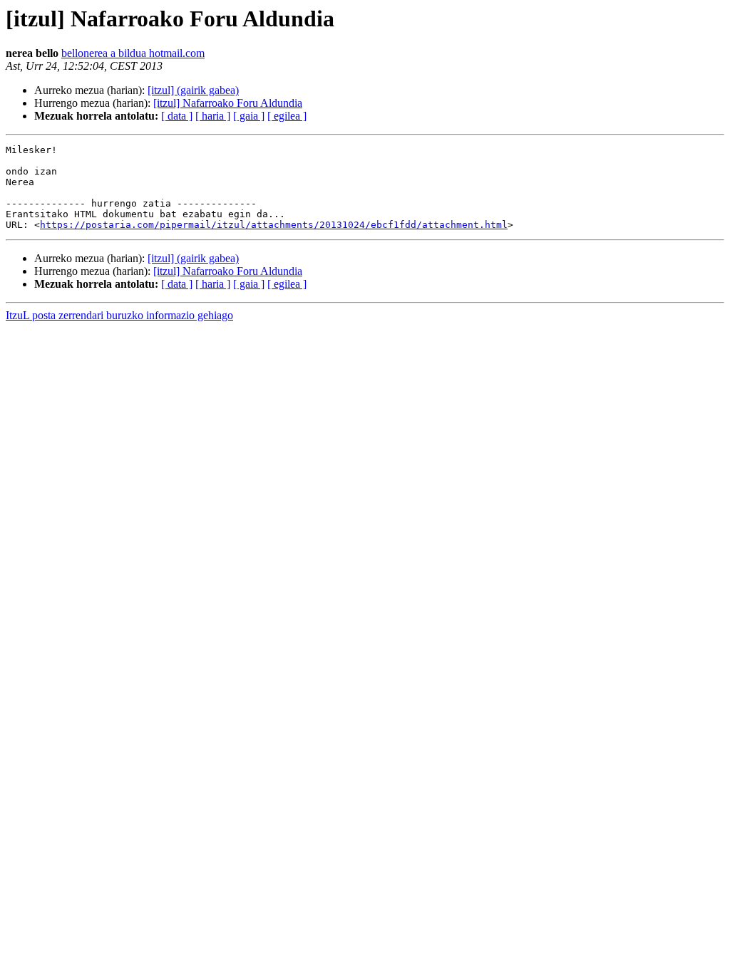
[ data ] (176, 116)
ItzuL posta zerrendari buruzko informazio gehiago (119, 315)
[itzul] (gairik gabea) (193, 90)
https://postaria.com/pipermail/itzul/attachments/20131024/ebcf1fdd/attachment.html (274, 224)
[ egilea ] (287, 116)
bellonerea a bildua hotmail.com (133, 53)
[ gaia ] (248, 116)
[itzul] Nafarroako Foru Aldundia (227, 103)
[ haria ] (212, 116)
